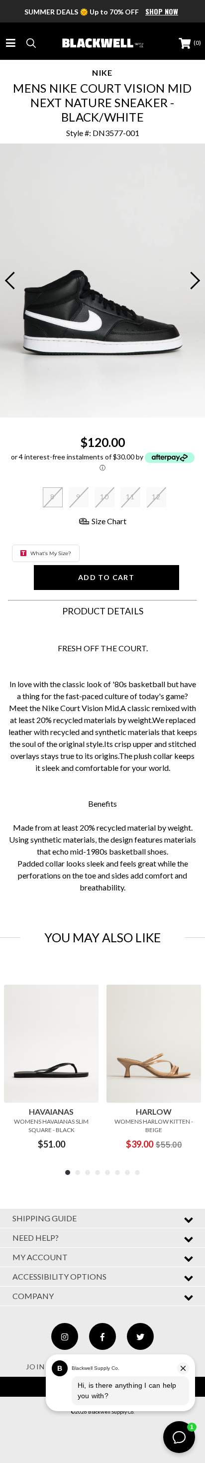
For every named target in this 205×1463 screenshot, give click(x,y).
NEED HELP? (35, 1237)
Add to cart (106, 577)
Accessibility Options (59, 1276)
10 (104, 496)
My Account (40, 1257)
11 (130, 496)
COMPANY (33, 1296)
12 (156, 496)
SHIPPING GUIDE (44, 1218)
